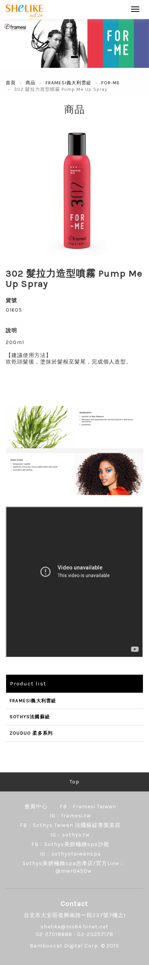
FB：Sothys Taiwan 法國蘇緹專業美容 (70, 825)
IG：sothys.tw (70, 835)
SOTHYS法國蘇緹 (30, 716)
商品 (31, 82)
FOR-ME (110, 82)
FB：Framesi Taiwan (88, 806)
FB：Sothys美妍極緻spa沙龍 (70, 844)
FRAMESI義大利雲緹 (68, 82)
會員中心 (35, 806)
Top (74, 781)
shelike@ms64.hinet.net (74, 926)
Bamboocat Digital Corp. (64, 945)
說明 (11, 330)
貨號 (11, 300)
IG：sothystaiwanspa (70, 854)
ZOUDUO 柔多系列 (31, 733)
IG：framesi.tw (70, 815)
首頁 (11, 82)
